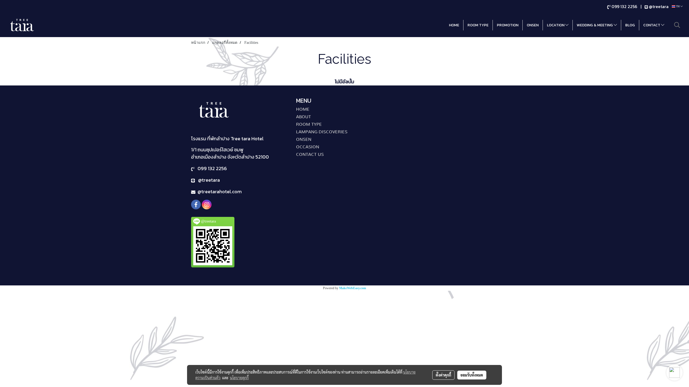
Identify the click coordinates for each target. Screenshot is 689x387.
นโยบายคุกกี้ (239, 377)
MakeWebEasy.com (352, 288)
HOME (454, 25)
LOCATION (556, 25)
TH (677, 6)
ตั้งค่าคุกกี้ (443, 374)
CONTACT (652, 25)
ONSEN (533, 25)
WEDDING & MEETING (595, 25)
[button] (677, 25)
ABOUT (303, 117)
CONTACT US (310, 154)
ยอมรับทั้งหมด (471, 374)
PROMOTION (507, 25)
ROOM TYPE (477, 25)
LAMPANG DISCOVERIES (321, 132)
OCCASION (307, 147)
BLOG (630, 25)
